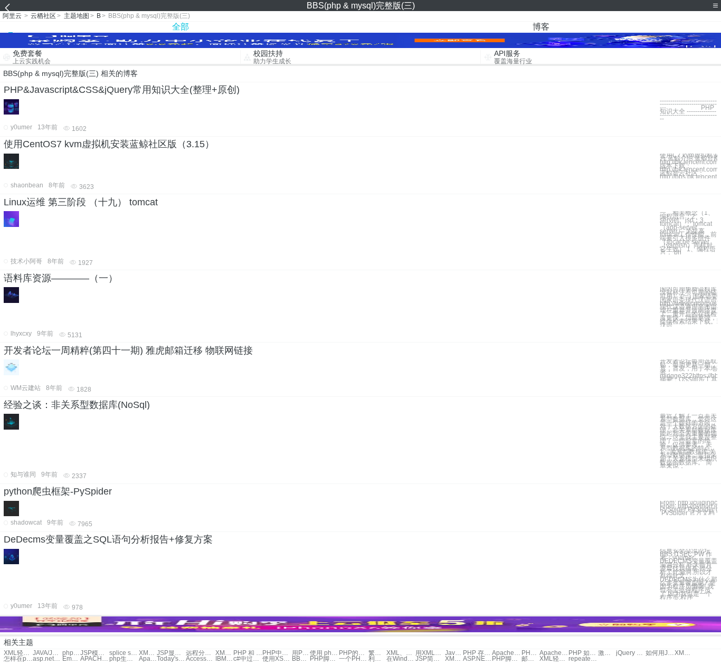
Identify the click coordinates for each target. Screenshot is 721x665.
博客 (541, 26)
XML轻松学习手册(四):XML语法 (683, 653)
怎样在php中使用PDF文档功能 (18, 659)
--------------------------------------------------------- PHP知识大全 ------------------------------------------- (688, 110)
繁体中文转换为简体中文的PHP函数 (377, 653)
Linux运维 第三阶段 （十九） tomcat (81, 202)
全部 (180, 26)
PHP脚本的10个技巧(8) (506, 659)
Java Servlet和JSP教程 (454, 653)
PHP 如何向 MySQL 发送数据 (582, 653)
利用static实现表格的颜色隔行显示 (377, 659)
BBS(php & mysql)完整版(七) (301, 659)
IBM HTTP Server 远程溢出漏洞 (224, 659)
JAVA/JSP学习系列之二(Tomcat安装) (47, 653)
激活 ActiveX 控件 (607, 653)
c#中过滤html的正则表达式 (247, 659)
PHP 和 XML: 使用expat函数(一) (247, 653)
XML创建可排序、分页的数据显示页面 (224, 653)
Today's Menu (171, 659)
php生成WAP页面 (123, 659)
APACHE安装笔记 (94, 659)
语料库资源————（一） (61, 278)
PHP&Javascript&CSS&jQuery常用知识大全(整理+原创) (122, 89)
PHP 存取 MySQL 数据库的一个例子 (477, 653)
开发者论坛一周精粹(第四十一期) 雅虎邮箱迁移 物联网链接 (128, 350)
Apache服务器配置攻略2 (553, 653)
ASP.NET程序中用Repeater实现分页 (477, 659)
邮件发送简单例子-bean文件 (530, 659)
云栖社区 (43, 16)
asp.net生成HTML (47, 659)
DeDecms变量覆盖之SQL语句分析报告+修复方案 (108, 539)
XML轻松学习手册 (18, 653)
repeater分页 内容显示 (582, 659)
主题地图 (76, 16)
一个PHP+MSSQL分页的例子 (353, 659)
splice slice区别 (123, 653)
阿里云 (12, 16)
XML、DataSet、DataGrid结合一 (400, 653)
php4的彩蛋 (71, 653)
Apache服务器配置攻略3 (148, 659)
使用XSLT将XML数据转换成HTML (276, 659)
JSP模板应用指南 (94, 653)
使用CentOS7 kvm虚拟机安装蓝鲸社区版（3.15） (109, 144)
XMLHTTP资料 (148, 653)
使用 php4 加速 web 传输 (324, 653)
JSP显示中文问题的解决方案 (171, 653)
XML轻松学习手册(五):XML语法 (454, 659)
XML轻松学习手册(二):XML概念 (553, 659)
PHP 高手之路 (530, 653)
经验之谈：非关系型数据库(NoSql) (77, 405)
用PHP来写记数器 (301, 653)
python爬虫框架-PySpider (58, 491)
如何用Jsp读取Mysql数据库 (660, 653)
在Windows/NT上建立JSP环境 (400, 659)
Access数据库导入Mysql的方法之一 (200, 659)
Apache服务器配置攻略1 (506, 653)
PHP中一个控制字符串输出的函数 (276, 653)
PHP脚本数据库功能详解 (324, 659)
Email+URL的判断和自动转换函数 (71, 659)
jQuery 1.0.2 (630, 653)
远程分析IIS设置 (200, 653)
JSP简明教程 (429, 659)
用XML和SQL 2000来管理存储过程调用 (429, 653)
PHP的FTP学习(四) (353, 653)
